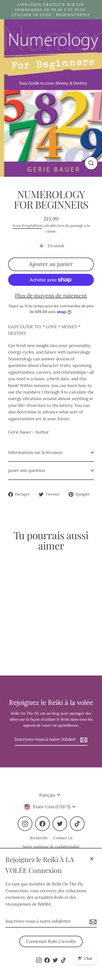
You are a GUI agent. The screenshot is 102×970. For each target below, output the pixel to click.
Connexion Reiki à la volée (51, 941)
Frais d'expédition (27, 225)
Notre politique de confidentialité (51, 846)
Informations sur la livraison (35, 452)
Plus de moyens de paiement (51, 295)
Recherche (39, 837)
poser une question (26, 470)
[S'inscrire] (92, 922)
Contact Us (62, 837)
